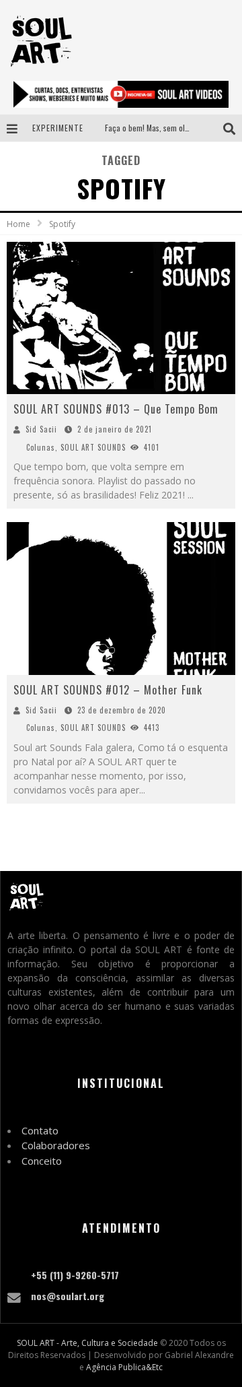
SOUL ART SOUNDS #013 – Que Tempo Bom (115, 409)
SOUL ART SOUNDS (93, 447)
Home (18, 224)
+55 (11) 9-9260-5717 (75, 1275)
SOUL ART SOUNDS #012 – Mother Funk (107, 690)
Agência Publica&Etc (124, 1367)
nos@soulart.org (67, 1296)
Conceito (42, 1160)
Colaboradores (56, 1145)
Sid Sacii (41, 429)
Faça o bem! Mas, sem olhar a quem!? (166, 127)
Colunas (40, 447)
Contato (40, 1130)
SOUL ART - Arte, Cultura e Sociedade (87, 1343)
